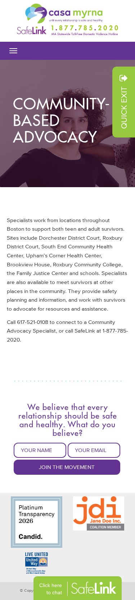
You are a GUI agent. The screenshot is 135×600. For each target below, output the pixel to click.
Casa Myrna (67, 13)
